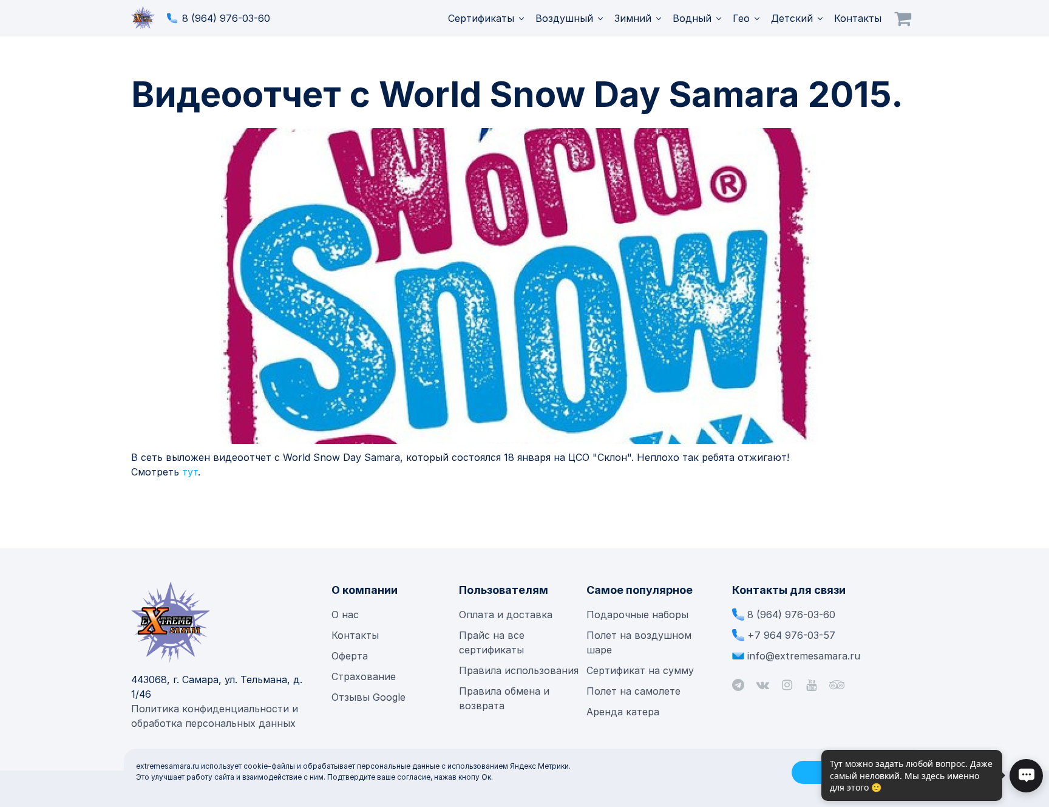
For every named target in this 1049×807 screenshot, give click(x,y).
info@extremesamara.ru (803, 656)
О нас (345, 614)
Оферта (349, 656)
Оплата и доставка (505, 614)
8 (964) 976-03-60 (226, 18)
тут (190, 472)
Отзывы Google (368, 697)
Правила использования (519, 670)
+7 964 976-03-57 (791, 635)
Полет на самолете (633, 691)
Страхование (363, 676)
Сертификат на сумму (640, 670)
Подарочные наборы (637, 614)
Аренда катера (622, 712)
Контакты (857, 18)
